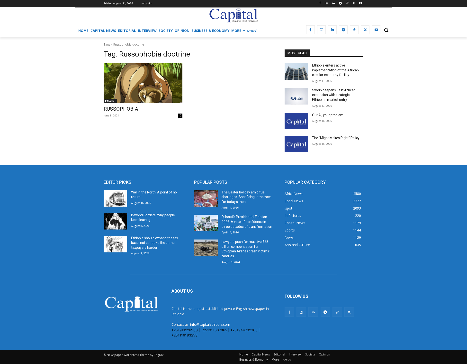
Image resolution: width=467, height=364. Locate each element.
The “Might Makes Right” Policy (336, 138)
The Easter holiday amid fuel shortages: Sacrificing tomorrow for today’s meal (246, 197)
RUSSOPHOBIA (121, 109)
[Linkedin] (333, 3)
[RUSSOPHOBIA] (143, 83)
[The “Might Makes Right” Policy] (296, 144)
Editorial (110, 100)
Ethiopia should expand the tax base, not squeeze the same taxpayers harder (154, 242)
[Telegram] (340, 3)
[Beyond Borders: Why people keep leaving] (115, 221)
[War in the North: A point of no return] (115, 198)
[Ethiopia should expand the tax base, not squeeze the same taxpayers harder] (115, 244)
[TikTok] (347, 3)
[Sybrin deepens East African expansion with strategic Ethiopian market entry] (296, 96)
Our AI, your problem (327, 115)
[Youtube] (360, 3)
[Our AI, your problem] (296, 121)
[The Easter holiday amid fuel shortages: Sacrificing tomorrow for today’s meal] (206, 198)
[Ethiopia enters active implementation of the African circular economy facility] (296, 71)
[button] (386, 30)
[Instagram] (327, 3)
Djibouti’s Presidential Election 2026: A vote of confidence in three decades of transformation (247, 221)
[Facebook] (320, 3)
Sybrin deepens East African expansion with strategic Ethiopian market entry (334, 95)
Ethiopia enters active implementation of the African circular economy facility (335, 70)
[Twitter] (354, 3)
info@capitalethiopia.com (210, 324)
